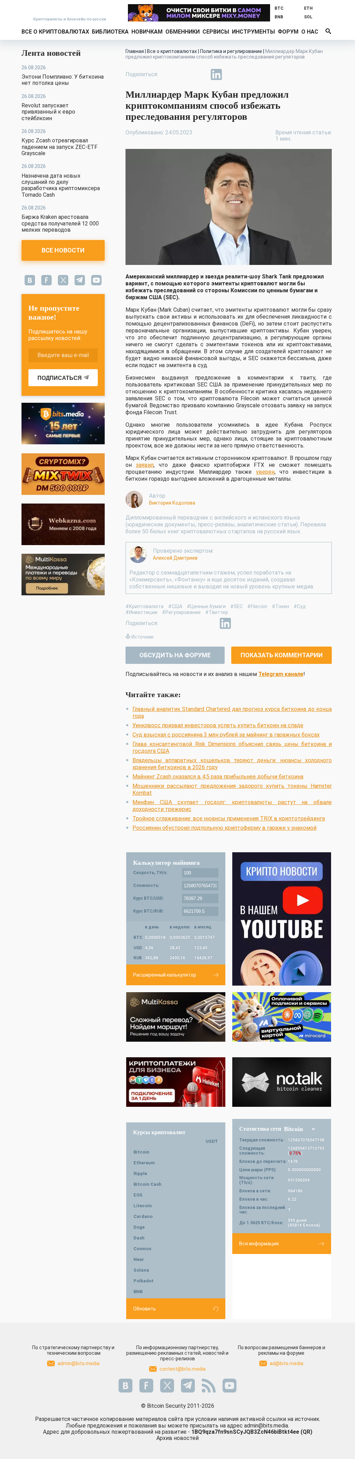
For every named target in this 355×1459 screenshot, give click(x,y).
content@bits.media (182, 1369)
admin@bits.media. (266, 1425)
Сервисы (215, 31)
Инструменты (253, 31)
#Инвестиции (141, 612)
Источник (142, 637)
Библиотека (110, 31)
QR (306, 1432)
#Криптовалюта (144, 606)
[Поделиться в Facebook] (168, 74)
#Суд (300, 606)
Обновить (144, 1308)
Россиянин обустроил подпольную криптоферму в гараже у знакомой (224, 828)
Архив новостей (177, 1438)
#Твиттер (216, 612)
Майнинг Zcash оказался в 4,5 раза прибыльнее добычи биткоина (217, 776)
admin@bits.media (78, 1363)
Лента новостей (51, 52)
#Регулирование (181, 612)
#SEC (236, 606)
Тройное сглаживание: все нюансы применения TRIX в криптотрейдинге (228, 818)
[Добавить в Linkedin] (216, 74)
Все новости (63, 250)
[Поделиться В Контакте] (232, 74)
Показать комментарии (282, 655)
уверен (265, 472)
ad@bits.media (286, 1363)
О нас (309, 31)
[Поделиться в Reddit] (248, 74)
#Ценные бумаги (206, 606)
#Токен (280, 606)
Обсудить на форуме (175, 655)
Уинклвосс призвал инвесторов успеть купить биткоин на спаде (217, 725)
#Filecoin (257, 606)
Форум (288, 31)
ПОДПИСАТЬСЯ (59, 378)
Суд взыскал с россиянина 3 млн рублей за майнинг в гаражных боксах (226, 734)
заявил (145, 465)
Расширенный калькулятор (164, 975)
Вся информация (259, 1243)
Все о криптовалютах (55, 31)
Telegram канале (280, 674)
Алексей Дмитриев (175, 558)
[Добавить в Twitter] (184, 74)
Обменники (182, 31)
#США (175, 606)
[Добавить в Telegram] (200, 74)
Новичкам (147, 31)
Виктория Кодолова (172, 503)
